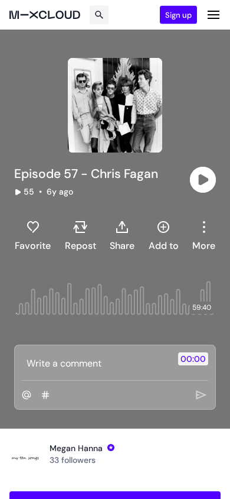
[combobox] (204, 235)
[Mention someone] (26, 395)
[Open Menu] (213, 15)
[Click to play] (203, 180)
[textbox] (95, 363)
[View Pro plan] (110, 447)
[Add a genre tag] (45, 395)
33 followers (73, 460)
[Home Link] (44, 15)
